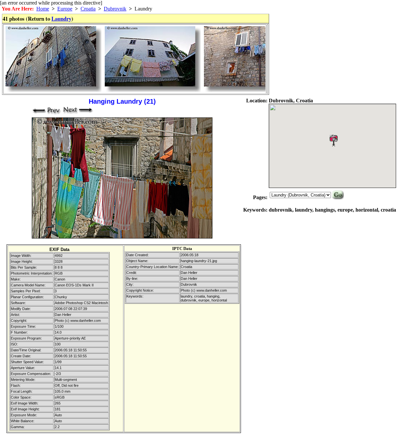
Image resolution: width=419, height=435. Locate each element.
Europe (64, 8)
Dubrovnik (115, 8)
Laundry (61, 18)
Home (42, 8)
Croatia (88, 8)
